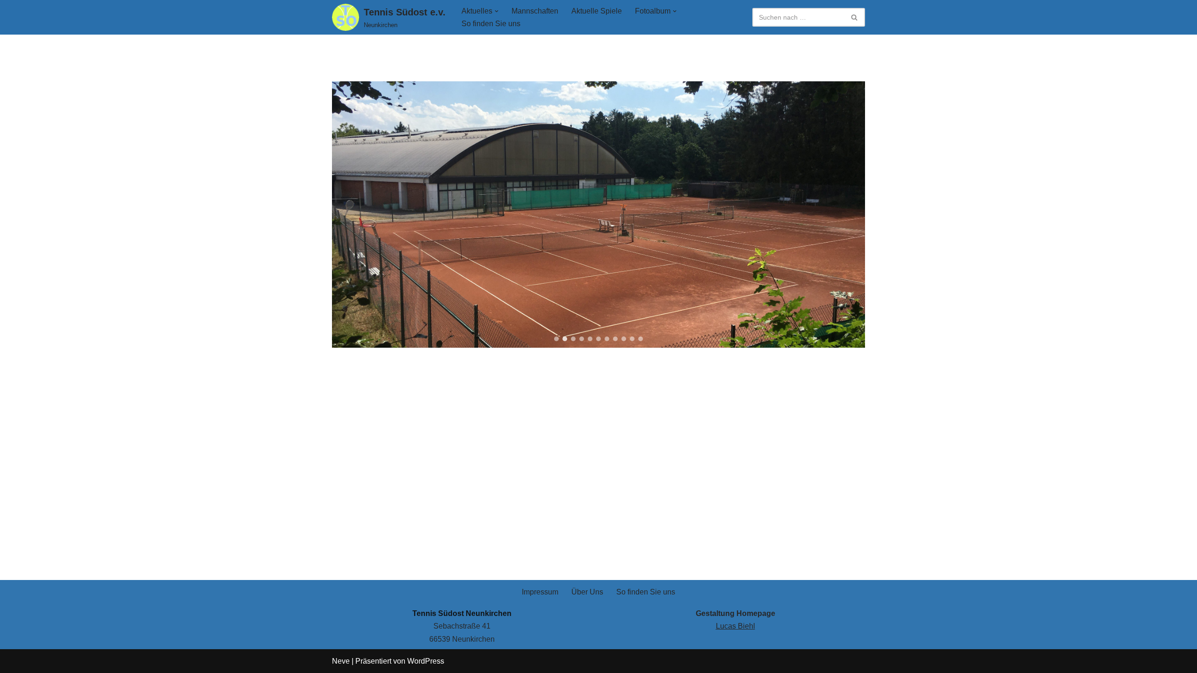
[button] (496, 11)
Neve (341, 661)
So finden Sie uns (490, 24)
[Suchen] (854, 17)
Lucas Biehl (735, 626)
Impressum (540, 592)
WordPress (425, 661)
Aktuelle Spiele (596, 11)
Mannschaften (535, 11)
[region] (598, 214)
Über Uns (587, 592)
